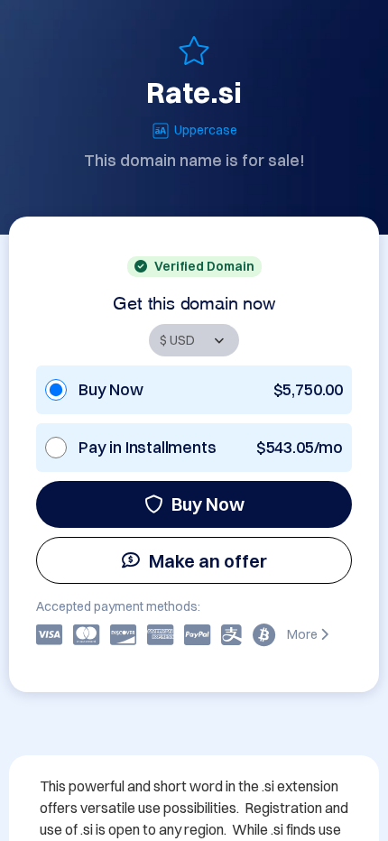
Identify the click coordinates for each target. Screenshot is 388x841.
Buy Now (208, 504)
